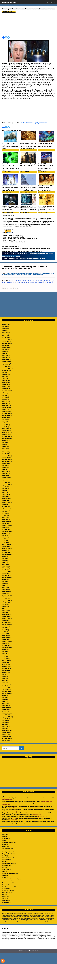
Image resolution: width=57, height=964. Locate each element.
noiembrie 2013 (6, 620)
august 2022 (5, 417)
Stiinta (3, 898)
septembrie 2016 (6, 554)
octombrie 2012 (6, 645)
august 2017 (5, 533)
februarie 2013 (5, 637)
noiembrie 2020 (6, 457)
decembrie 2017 (6, 525)
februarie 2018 (5, 521)
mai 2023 (4, 399)
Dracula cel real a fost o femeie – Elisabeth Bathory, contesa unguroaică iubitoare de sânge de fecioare (27, 803)
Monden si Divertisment (8, 863)
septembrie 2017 (6, 531)
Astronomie (5, 838)
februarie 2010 (5, 707)
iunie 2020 (4, 467)
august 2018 (5, 510)
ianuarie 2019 (5, 500)
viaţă (31, 921)
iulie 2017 (4, 535)
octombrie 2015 (6, 575)
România (14, 919)
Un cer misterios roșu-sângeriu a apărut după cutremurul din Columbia (19, 816)
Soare (44, 919)
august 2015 (5, 579)
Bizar (3, 840)
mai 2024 (4, 376)
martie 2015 (5, 589)
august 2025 (5, 347)
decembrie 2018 (6, 502)
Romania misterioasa (7, 890)
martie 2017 (5, 542)
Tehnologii (4, 900)
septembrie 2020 (6, 461)
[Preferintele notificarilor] (3, 961)
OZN (12, 251)
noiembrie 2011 (5, 666)
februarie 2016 (5, 568)
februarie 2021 (5, 452)
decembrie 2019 (6, 479)
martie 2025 (5, 357)
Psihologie (4, 884)
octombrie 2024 (6, 367)
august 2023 (5, 394)
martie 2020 (5, 473)
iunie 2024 (4, 374)
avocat (6, 248)
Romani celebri (6, 888)
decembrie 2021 (6, 432)
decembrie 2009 (6, 711)
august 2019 (5, 486)
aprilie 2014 (5, 610)
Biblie (24, 913)
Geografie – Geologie (7, 854)
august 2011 (5, 672)
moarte (36, 916)
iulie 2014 (4, 604)
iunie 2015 (4, 583)
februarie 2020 (5, 475)
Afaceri (4, 834)
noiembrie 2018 (6, 504)
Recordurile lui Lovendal (8, 886)
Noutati (4, 867)
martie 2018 (5, 519)
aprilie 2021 (5, 448)
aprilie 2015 (5, 587)
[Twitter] (6, 37)
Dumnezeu (9, 915)
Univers (17, 921)
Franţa (47, 915)
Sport (3, 894)
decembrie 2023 (6, 386)
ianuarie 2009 (5, 732)
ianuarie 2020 (5, 477)
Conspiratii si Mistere (7, 842)
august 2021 (5, 440)
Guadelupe (43, 248)
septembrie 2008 (6, 740)
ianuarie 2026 (5, 338)
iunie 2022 (4, 421)
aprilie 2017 (5, 541)
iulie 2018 (4, 512)
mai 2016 (4, 562)
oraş (16, 918)
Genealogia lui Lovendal (8, 852)
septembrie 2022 (6, 415)
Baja (9, 248)
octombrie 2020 (6, 459)
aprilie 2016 (5, 564)
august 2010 (5, 695)
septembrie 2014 (6, 601)
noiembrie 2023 (6, 388)
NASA (41, 916)
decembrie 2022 (6, 409)
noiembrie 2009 (6, 713)
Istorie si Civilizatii (6, 857)
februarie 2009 (5, 730)
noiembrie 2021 (6, 434)
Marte (30, 916)
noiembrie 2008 (6, 736)
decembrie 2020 (6, 456)
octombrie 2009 (6, 715)
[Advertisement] (28, 25)
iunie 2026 (4, 328)
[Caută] (21, 748)
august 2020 (5, 463)
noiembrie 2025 (6, 341)
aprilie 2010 (5, 703)
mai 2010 (4, 701)
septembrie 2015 (6, 577)
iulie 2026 (4, 326)
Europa (21, 915)
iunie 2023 (4, 397)
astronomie (17, 913)
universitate (25, 921)
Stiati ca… (4, 896)
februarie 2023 (5, 405)
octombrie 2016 (6, 552)
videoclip (35, 251)
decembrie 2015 (6, 571)
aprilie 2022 (5, 425)
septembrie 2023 (6, 392)
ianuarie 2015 (5, 593)
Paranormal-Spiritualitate (11, 246)
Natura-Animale (6, 865)
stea (49, 919)
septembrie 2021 (6, 438)
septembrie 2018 (6, 508)
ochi (11, 918)
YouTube (41, 251)
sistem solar (37, 919)
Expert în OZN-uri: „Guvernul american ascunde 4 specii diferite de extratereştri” (22, 796)
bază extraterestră (16, 248)
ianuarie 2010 (5, 709)
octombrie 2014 (6, 599)
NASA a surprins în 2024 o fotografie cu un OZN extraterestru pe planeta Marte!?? (22, 801)
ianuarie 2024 (5, 384)
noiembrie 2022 (6, 411)
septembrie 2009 (6, 717)
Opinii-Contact (5, 869)
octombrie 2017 (6, 529)
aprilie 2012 (5, 657)
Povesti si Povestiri (7, 881)
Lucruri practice (6, 859)
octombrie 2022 (6, 413)
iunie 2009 (4, 722)
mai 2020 (4, 469)
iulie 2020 (4, 465)
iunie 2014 (4, 606)
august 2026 (5, 324)
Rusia (20, 919)
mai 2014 (4, 608)
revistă (7, 919)
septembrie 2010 (6, 693)
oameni (5, 918)
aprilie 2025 (5, 355)
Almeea (4, 836)
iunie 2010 (4, 699)
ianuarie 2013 (5, 639)
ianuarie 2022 (5, 430)
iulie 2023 (4, 396)
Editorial (4, 846)
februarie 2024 (6, 382)
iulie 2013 (4, 628)
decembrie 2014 (6, 595)
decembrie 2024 (6, 363)
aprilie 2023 (5, 401)
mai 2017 (4, 539)
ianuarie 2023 (5, 407)
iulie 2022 (4, 419)
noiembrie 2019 (6, 481)
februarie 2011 (5, 684)
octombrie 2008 (6, 738)
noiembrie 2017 (6, 527)
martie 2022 (5, 426)
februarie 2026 (5, 336)
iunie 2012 (4, 653)
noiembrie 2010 (6, 689)
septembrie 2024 (6, 368)
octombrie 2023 (6, 390)
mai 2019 (4, 492)
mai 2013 (4, 631)
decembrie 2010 (6, 688)
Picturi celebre (6, 875)
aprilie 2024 (5, 378)
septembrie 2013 (6, 624)
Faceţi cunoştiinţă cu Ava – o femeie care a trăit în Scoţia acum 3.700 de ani (24, 258)
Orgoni (3, 871)
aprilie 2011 (4, 680)
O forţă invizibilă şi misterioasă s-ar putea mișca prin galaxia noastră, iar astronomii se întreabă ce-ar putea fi (27, 806)
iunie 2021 (4, 444)
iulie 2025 (4, 349)
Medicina (4, 861)
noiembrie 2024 (6, 365)
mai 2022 (4, 423)
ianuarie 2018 (5, 523)
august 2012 (5, 649)
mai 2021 (4, 446)
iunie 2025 (4, 351)
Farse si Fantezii (6, 848)
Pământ (49, 918)
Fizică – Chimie (6, 850)
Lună (24, 916)
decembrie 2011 (6, 664)
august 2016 (5, 556)
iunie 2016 (4, 560)
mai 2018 (4, 515)
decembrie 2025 (6, 339)
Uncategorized (5, 902)
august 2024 (5, 370)
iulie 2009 (4, 720)
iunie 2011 (4, 676)
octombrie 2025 (6, 343)
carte (35, 913)
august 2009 (5, 718)
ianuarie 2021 (5, 454)
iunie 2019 (4, 490)
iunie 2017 (4, 537)
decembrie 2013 (6, 618)
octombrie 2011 (5, 668)
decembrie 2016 (6, 548)
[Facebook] (3, 37)
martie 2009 (5, 728)
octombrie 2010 (6, 691)
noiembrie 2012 (6, 643)
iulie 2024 (4, 372)
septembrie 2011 (6, 670)
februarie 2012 (5, 660)
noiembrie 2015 (6, 573)
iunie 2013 (4, 630)
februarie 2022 (5, 428)
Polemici (4, 877)
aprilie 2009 (5, 726)
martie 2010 (5, 705)
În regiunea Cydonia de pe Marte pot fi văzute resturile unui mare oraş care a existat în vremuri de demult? (28, 798)
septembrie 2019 (6, 485)
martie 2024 (5, 380)
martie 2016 (5, 566)
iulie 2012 (4, 651)
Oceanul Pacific (6, 251)
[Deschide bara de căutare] (47, 2)
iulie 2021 (4, 442)
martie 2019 (5, 496)
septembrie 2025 (6, 345)
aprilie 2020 (5, 471)
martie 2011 (5, 682)
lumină (19, 916)
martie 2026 (5, 334)
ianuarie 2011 (5, 686)
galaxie (38, 248)
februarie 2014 (5, 614)
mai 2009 (4, 724)
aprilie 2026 (5, 332)
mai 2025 (4, 353)
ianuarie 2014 (5, 616)
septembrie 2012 (6, 647)
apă (11, 913)
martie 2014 (5, 612)
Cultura (4, 844)
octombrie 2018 (6, 506)
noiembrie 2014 (6, 597)
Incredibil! (4, 856)
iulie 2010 (4, 697)
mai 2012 (4, 655)
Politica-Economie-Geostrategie (10, 879)
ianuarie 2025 (5, 361)
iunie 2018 (4, 513)
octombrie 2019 (6, 483)
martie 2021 (5, 450)
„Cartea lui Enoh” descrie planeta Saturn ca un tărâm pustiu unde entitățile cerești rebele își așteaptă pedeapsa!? (27, 818)
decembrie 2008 (6, 734)
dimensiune (25, 248)
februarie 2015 (5, 591)
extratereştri (32, 248)
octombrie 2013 (6, 622)
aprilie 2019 (5, 494)
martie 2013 (5, 635)
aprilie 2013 (5, 633)
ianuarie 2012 (5, 662)
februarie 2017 (5, 544)
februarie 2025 (5, 359)
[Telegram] (8, 37)
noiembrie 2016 (6, 550)
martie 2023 (5, 403)
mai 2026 (4, 330)
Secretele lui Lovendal (8, 2)
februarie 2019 (5, 498)
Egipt (15, 915)
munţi (48, 248)
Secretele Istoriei (6, 892)
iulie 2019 (4, 488)
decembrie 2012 (6, 641)
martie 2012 (5, 659)
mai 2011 (4, 678)
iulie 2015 (4, 581)
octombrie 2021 (6, 436)
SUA (11, 921)
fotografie (41, 915)
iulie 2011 (4, 674)
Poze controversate (7, 883)
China (40, 913)
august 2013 (5, 626)
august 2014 (5, 602)
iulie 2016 (4, 558)
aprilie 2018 (5, 517)
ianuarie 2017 (5, 546)
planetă (30, 251)
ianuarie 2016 (5, 570)
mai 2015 (4, 585)
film (35, 915)
